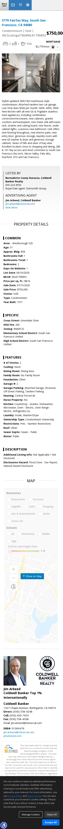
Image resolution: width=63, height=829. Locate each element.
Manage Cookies (31, 814)
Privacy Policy (15, 795)
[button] (4, 825)
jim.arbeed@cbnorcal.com (20, 203)
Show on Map (33, 576)
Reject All (52, 814)
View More (11, 207)
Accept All (51, 822)
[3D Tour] (28, 5)
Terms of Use (34, 795)
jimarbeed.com (12, 736)
